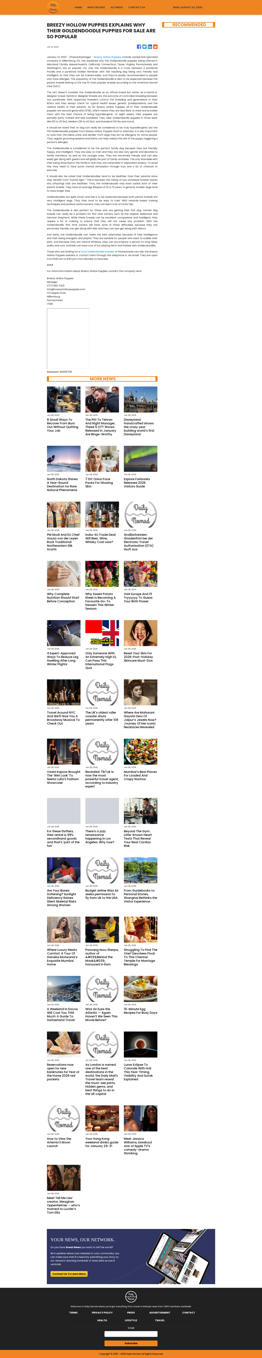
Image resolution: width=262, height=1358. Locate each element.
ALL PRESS (117, 7)
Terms (73, 1312)
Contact (188, 1312)
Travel (160, 1320)
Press (131, 1312)
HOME (78, 7)
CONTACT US (136, 7)
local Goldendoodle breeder (98, 251)
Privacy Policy (102, 1312)
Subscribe (131, 1343)
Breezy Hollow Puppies (107, 57)
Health (102, 1320)
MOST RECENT (96, 7)
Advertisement (159, 1312)
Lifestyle (131, 1320)
